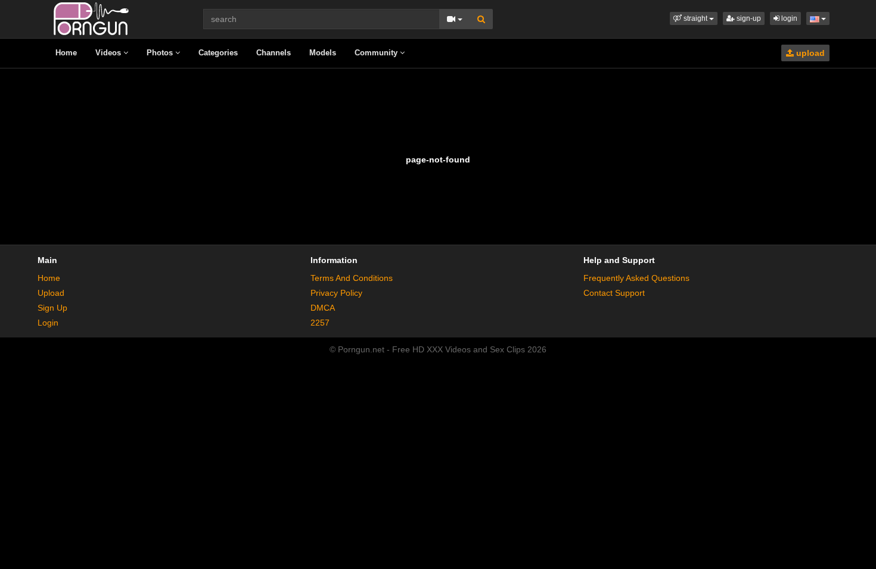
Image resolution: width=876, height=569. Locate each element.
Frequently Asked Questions (636, 278)
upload (809, 53)
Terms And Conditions (351, 278)
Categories (218, 52)
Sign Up (52, 307)
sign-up (748, 18)
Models (322, 52)
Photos (161, 52)
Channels (273, 52)
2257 (320, 322)
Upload (51, 293)
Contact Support (614, 293)
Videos (109, 52)
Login (48, 322)
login (788, 18)
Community (377, 52)
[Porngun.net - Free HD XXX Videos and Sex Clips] (91, 18)
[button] (693, 18)
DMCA (322, 307)
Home (66, 52)
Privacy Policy (336, 293)
